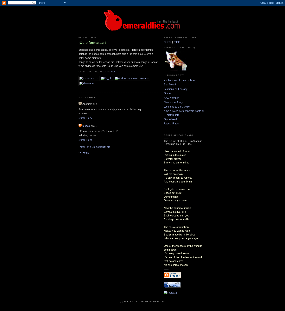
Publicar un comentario (95, 147)
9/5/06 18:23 (85, 140)
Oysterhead (170, 119)
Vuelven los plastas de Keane (180, 80)
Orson (167, 93)
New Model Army (173, 102)
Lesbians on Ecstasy (175, 89)
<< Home (84, 152)
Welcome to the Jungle (177, 106)
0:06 (113, 72)
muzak (86, 125)
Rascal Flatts (171, 123)
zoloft (177, 42)
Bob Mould (170, 84)
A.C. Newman (171, 97)
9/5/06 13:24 (85, 118)
